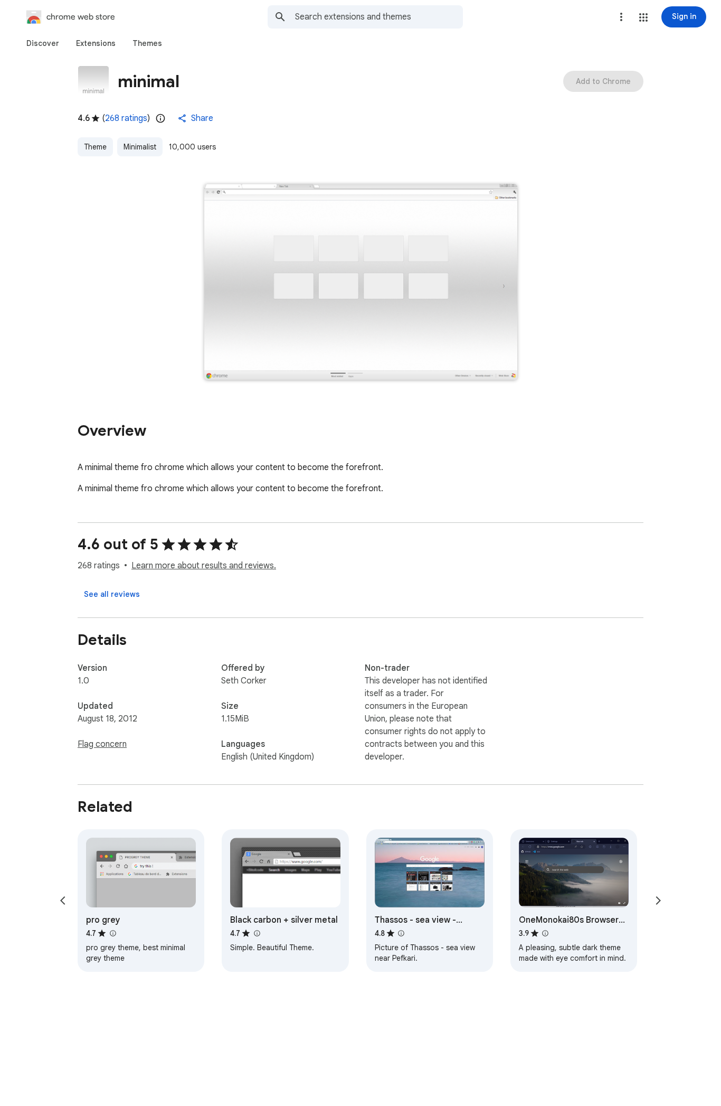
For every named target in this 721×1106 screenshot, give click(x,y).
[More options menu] (621, 16)
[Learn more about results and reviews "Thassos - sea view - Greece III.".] (401, 933)
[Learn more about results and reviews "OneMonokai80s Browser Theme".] (545, 933)
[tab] (43, 43)
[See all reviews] (112, 594)
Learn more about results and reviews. (203, 565)
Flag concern (102, 744)
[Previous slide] (62, 900)
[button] (643, 17)
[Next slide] (658, 900)
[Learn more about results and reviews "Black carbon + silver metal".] (256, 933)
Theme (95, 147)
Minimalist (140, 147)
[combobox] (379, 17)
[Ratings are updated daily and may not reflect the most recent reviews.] (160, 118)
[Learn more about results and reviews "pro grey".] (112, 933)
